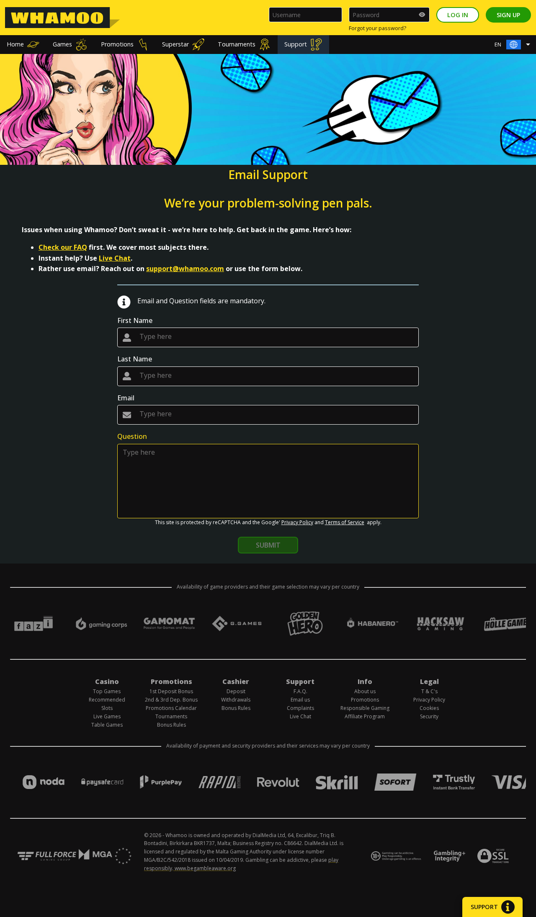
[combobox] (514, 44)
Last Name (134, 359)
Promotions (117, 44)
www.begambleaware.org (205, 868)
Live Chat (115, 258)
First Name (134, 320)
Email (125, 397)
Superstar (175, 44)
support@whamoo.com (185, 268)
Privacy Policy (297, 522)
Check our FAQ (63, 247)
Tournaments (236, 44)
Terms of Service (344, 522)
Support (295, 44)
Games (62, 44)
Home (15, 44)
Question (132, 436)
